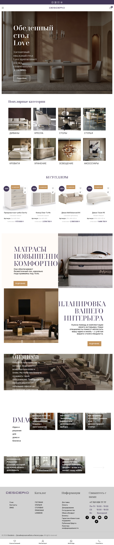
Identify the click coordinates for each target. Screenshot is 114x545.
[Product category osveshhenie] (69, 152)
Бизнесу (65, 516)
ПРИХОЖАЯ (39, 510)
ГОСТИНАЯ (39, 502)
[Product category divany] (19, 122)
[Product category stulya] (94, 122)
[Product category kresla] (44, 122)
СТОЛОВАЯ (39, 508)
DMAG (12, 508)
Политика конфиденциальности (70, 527)
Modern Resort (98, 215)
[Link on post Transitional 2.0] (44, 464)
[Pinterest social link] (106, 517)
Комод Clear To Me (43, 213)
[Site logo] (57, 8)
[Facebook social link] (87, 517)
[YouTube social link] (99, 517)
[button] (25, 192)
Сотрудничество (68, 510)
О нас (12, 502)
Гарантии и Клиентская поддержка (70, 519)
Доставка (65, 502)
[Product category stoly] (69, 122)
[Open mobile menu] (3, 8)
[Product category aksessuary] (94, 152)
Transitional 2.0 (44, 470)
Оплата (65, 505)
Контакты (13, 505)
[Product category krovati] (19, 152)
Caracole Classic (15, 215)
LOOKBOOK (39, 513)
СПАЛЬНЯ (38, 505)
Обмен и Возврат (68, 513)
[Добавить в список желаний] (25, 188)
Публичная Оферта (69, 523)
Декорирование (68, 508)
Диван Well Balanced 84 (70, 213)
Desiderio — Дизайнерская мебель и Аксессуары (25, 535)
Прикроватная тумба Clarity (15, 213)
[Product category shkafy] (44, 152)
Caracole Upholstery (71, 215)
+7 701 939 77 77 (98, 502)
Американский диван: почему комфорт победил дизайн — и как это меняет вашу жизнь (72, 465)
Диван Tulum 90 (98, 213)
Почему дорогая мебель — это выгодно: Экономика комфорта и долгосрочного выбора (68, 418)
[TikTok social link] (96, 521)
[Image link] (98, 467)
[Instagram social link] (93, 517)
